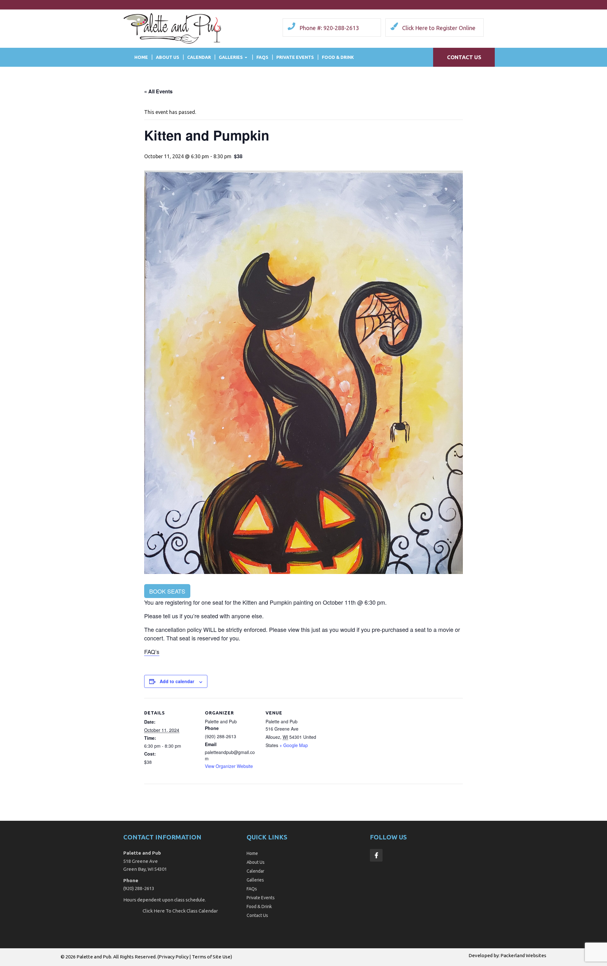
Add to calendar (177, 681)
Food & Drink (338, 57)
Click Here (154, 910)
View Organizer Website (229, 766)
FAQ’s (151, 651)
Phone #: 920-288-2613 (329, 28)
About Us (167, 57)
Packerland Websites (523, 955)
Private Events (295, 57)
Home (141, 57)
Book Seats (167, 591)
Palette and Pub (94, 956)
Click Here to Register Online (438, 28)
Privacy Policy (173, 956)
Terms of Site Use (211, 956)
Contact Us (464, 57)
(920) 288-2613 (138, 888)
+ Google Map (293, 745)
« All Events (158, 91)
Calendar (199, 57)
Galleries (231, 57)
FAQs (262, 57)
